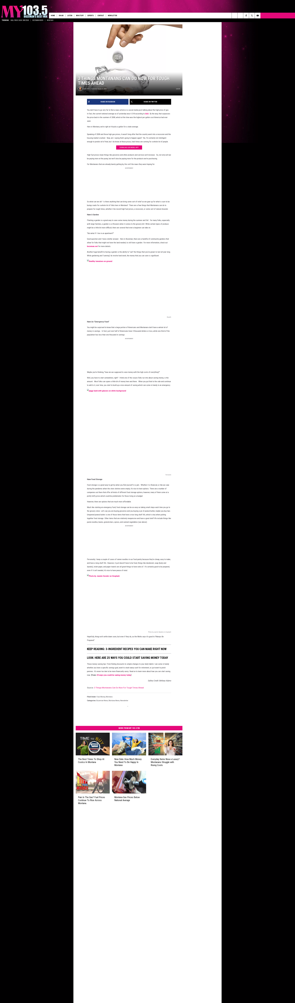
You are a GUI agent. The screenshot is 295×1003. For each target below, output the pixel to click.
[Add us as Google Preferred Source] (240, 15)
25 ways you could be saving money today (114, 675)
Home (53, 15)
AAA (147, 113)
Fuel (98, 697)
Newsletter (112, 15)
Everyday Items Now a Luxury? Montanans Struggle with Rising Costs (165, 762)
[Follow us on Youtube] (257, 15)
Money (102, 697)
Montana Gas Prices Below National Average (127, 799)
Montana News (114, 700)
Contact (100, 15)
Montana (109, 697)
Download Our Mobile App (129, 147)
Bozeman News (37, 20)
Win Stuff (80, 15)
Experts (90, 15)
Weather (50, 20)
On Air (61, 15)
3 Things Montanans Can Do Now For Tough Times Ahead (119, 688)
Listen (69, 15)
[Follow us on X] (252, 15)
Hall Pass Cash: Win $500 (20, 20)
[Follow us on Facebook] (246, 15)
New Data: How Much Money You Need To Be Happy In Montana (128, 762)
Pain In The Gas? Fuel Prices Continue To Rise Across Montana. (91, 800)
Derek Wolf (86, 89)
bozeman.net (92, 246)
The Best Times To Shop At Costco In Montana (91, 760)
